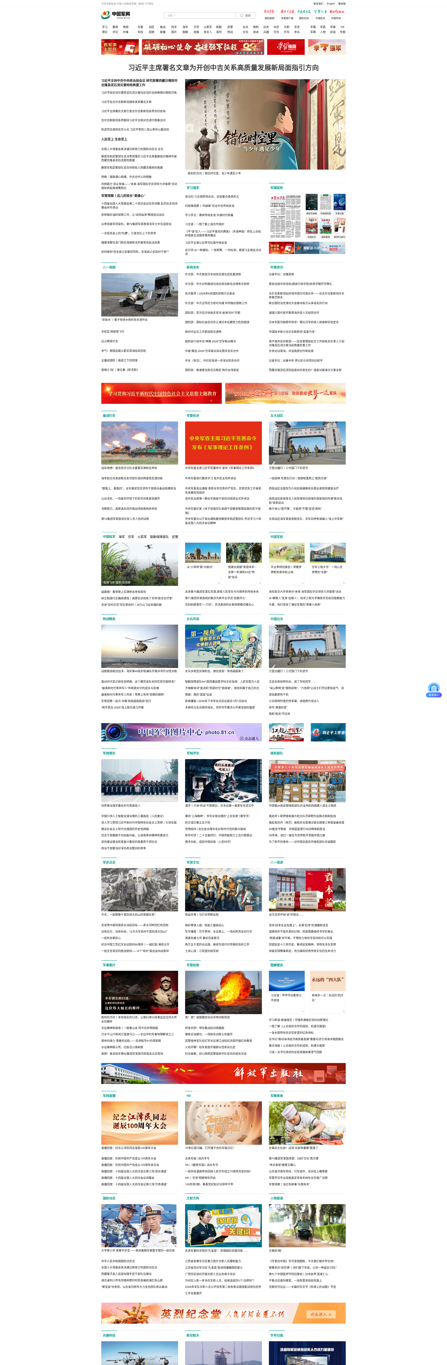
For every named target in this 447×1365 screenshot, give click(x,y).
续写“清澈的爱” (278, 707)
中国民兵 (320, 18)
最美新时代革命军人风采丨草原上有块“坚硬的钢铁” (132, 694)
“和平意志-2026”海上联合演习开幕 (122, 707)
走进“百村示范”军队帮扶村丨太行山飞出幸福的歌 (131, 605)
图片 (174, 32)
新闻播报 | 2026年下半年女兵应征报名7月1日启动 (216, 701)
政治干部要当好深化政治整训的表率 (123, 848)
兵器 (266, 32)
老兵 (297, 32)
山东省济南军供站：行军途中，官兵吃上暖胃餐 (298, 1171)
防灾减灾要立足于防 (197, 822)
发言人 (208, 32)
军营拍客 (193, 965)
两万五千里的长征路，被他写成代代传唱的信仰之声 (217, 944)
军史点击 (109, 862)
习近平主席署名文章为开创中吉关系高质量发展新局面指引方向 (223, 67)
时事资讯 (276, 267)
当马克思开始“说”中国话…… (286, 914)
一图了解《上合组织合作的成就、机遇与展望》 (298, 1026)
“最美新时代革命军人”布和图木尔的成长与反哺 (130, 688)
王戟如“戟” (275, 1250)
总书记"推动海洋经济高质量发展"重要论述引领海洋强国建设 (306, 1039)
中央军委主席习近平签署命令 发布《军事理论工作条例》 (220, 468)
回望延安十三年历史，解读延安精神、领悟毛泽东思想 (302, 944)
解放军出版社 (338, 12)
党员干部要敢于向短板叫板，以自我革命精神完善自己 (134, 835)
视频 (151, 32)
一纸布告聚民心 (111, 938)
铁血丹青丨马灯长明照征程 (202, 914)
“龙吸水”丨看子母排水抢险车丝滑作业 (124, 320)
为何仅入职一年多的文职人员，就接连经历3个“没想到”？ (220, 1280)
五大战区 (276, 415)
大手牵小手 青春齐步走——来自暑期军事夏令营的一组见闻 (138, 1250)
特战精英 (109, 619)
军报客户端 (287, 18)
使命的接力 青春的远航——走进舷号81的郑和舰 (131, 1041)
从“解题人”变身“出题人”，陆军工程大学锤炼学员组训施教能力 (307, 598)
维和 (256, 27)
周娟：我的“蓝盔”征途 (198, 694)
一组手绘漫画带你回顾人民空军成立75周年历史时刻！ (218, 1171)
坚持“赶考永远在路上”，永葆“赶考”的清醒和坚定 (298, 925)
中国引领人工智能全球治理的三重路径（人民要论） (133, 816)
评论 (115, 32)
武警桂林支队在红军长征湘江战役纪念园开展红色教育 (218, 1041)
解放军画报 (288, 12)
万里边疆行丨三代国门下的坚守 (288, 468)
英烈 (219, 32)
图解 (185, 32)
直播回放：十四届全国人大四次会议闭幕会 (127, 1178)
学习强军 (193, 187)
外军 (287, 32)
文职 (287, 27)
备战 (163, 27)
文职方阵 (193, 1198)
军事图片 (109, 965)
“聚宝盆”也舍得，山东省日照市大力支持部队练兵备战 (134, 1287)
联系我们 (318, 3)
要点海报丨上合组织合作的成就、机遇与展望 (297, 1045)
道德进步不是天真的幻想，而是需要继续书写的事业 (301, 931)
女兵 (245, 27)
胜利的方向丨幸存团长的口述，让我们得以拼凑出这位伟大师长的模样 (139, 1019)
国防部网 (269, 18)
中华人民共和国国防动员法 (118, 1261)
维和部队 (276, 753)
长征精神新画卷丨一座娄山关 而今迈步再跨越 (129, 1028)
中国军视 (336, 18)
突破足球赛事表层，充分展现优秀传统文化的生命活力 (302, 951)
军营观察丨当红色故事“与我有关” (289, 1184)
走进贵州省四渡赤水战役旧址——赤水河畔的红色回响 (134, 925)
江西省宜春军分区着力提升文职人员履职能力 (213, 1261)
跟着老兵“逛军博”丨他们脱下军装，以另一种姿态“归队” (303, 1267)
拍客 (196, 32)
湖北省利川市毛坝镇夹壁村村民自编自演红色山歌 (132, 1280)
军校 (140, 32)
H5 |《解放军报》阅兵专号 (201, 1165)
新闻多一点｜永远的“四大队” (327, 997)
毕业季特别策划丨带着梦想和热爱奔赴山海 (286, 569)
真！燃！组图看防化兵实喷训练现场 (207, 1017)
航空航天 (193, 1335)
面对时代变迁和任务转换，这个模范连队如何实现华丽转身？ (139, 681)
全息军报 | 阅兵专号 (197, 1158)
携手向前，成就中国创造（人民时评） (209, 842)
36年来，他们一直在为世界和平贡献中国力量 (297, 835)
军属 (313, 27)
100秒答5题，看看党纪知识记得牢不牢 (209, 1184)
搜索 (247, 15)
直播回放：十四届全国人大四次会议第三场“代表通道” (134, 1184)
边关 (266, 27)
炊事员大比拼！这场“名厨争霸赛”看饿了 (293, 1148)
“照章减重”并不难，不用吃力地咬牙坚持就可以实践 (300, 938)
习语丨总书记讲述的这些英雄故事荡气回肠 (295, 1052)
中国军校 (276, 536)
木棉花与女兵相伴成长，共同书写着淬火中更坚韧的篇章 (220, 707)
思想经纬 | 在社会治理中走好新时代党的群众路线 (215, 829)
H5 (342, 27)
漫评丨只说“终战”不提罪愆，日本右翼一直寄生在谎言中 (219, 805)
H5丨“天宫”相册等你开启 (200, 1178)
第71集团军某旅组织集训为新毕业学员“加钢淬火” (215, 598)
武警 (230, 27)
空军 (196, 27)
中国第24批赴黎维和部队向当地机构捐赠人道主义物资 (302, 805)
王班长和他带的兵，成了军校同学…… (292, 681)
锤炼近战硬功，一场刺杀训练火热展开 (209, 1034)
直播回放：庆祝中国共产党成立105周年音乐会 (130, 1165)
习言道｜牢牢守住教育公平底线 (286, 997)
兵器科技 (109, 1335)
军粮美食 (276, 1095)
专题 (342, 32)
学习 (105, 27)
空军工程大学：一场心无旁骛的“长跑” (327, 569)
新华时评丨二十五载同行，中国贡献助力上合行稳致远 (218, 835)
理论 (105, 32)
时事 (126, 32)
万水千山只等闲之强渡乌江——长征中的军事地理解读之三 (137, 1034)
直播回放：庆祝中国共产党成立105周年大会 (128, 1158)
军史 (297, 27)
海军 (185, 27)
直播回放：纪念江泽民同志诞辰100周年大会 (128, 1148)
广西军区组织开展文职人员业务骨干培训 (210, 1274)
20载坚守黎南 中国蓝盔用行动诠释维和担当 (297, 829)
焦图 (126, 27)
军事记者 (321, 12)
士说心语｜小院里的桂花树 (202, 951)
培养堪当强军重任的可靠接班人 (120, 805)
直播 (163, 32)
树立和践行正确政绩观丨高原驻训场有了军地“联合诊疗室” (137, 598)
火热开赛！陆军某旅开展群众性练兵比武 (210, 1047)
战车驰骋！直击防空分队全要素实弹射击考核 (129, 468)
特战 (230, 32)
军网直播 (109, 1095)
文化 (245, 32)
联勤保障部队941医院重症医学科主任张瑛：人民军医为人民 (222, 681)
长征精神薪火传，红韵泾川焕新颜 (122, 1047)
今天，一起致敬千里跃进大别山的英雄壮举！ (129, 914)
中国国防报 (305, 12)
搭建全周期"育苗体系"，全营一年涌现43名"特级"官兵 (243, 572)
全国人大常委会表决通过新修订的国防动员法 (129, 1267)
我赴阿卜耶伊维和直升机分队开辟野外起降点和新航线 (302, 816)
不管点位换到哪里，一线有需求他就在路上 (295, 1280)
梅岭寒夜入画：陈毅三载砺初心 (204, 925)
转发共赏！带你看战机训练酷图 (204, 1028)
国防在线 (304, 18)
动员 (276, 27)
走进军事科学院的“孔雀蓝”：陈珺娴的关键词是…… (216, 1250)
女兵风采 (193, 619)
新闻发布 (193, 267)
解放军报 (271, 12)
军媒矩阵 (276, 187)
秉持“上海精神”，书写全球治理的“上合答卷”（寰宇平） (218, 816)
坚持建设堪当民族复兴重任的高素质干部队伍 (129, 842)
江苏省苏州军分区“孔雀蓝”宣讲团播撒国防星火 (214, 1267)
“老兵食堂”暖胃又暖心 (282, 1165)
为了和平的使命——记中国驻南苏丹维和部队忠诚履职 (302, 842)
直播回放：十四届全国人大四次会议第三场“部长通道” (134, 1171)
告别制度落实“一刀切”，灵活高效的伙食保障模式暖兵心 (219, 604)
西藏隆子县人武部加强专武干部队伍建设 (126, 1274)
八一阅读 (276, 862)
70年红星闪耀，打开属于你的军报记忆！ (210, 1148)
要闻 (115, 27)
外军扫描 (276, 1335)
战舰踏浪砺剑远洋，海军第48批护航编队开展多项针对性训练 (139, 671)
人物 (323, 32)
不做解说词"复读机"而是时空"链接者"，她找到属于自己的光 (222, 688)
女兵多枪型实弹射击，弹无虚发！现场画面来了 (214, 671)
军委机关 (193, 415)
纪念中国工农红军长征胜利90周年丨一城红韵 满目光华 (135, 944)
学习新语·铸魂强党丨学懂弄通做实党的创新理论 (298, 1020)
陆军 (174, 27)
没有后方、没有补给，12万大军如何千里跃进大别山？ (135, 931)
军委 (140, 27)
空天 (276, 32)
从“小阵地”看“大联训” (200, 567)
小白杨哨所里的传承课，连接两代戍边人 (294, 701)
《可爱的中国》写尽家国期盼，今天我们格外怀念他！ (302, 1261)
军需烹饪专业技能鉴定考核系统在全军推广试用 (298, 1178)
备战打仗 (109, 415)
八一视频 (109, 267)
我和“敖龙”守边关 (279, 714)
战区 (151, 27)
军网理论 (109, 753)
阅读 (256, 32)
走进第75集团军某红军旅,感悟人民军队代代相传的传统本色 (222, 591)
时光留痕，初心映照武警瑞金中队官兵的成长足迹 (216, 1053)
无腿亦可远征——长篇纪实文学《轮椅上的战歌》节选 (302, 1287)
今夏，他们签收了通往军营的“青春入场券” (295, 604)
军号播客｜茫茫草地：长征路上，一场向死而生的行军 (218, 931)
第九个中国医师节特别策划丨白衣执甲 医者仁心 (298, 1274)
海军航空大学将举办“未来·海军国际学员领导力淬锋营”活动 (305, 591)
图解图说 (276, 965)
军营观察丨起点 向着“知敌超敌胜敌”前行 (126, 701)
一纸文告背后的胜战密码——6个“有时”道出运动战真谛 (135, 951)
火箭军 (208, 27)
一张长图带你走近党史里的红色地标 (291, 1033)
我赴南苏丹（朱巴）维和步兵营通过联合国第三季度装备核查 (306, 822)
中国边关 (276, 619)
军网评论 (193, 753)
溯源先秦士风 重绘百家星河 (202, 938)
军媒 (333, 27)
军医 (323, 27)
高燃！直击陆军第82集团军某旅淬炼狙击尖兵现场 (132, 1053)
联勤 (219, 27)
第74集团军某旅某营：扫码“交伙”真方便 (293, 1158)
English (331, 3)
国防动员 (109, 1198)
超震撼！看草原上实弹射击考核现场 (123, 592)
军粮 (313, 32)
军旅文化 (193, 862)
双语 (333, 32)
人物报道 (276, 1198)
